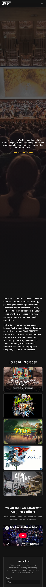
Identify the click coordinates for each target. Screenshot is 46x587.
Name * (9, 578)
